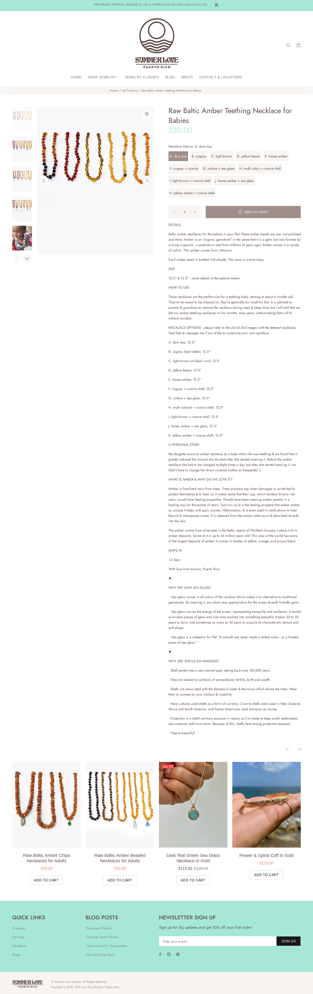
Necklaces (19, 945)
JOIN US (288, 941)
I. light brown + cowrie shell (190, 180)
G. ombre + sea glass (219, 168)
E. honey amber (276, 156)
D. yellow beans (248, 156)
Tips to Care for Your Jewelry (106, 945)
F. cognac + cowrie (184, 168)
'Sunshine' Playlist (98, 928)
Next (147, 180)
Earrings (18, 937)
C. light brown (221, 156)
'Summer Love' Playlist (102, 937)
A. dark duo (178, 156)
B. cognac (199, 156)
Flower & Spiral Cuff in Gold (266, 855)
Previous (43, 180)
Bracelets (18, 928)
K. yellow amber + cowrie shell (192, 192)
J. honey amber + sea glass (234, 180)
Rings (16, 954)
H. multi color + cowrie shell (260, 168)
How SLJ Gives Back (100, 954)
